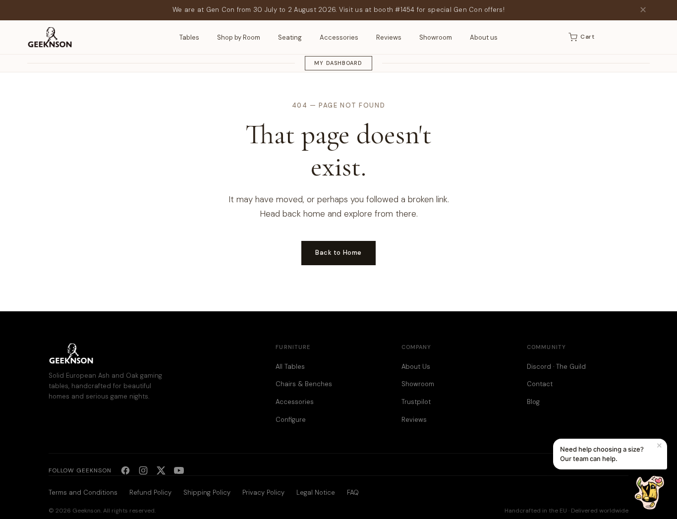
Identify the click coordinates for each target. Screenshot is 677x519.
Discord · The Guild (556, 366)
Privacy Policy (263, 492)
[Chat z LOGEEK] (649, 492)
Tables (189, 37)
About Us (415, 366)
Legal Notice (315, 492)
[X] (161, 470)
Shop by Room (238, 37)
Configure (291, 419)
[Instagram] (143, 470)
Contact (540, 384)
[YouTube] (179, 470)
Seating (290, 37)
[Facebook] (125, 470)
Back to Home (338, 252)
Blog (533, 402)
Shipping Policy (206, 492)
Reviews (388, 37)
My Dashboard (338, 62)
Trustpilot (416, 402)
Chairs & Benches (304, 384)
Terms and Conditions (83, 492)
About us (484, 37)
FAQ (353, 492)
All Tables (290, 366)
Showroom (435, 37)
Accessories (339, 37)
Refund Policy (150, 492)
